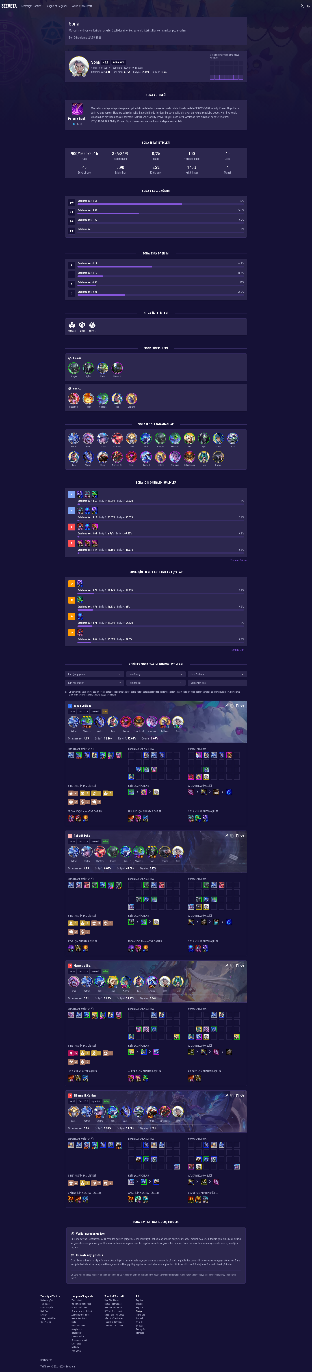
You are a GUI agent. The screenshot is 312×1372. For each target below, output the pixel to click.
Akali (146, 446)
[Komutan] (74, 75)
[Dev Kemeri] (89, 496)
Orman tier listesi (79, 1307)
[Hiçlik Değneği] (80, 494)
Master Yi (117, 376)
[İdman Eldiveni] (96, 529)
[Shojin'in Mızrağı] (95, 494)
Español (139, 1307)
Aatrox (74, 446)
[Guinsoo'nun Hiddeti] (131, 818)
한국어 (139, 1322)
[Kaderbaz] (104, 443)
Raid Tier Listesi (112, 1300)
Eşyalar (43, 1315)
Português (140, 1329)
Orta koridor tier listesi (82, 1311)
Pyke (88, 376)
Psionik (82, 331)
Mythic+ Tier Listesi (113, 1304)
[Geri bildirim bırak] (302, 6)
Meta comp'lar (46, 1300)
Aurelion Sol (117, 465)
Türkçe (139, 1311)
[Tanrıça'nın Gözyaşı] (82, 496)
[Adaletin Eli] (85, 818)
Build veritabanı (78, 1325)
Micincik (103, 407)
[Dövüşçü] (75, 373)
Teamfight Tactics (31, 6)
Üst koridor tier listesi (81, 1304)
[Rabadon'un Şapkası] (80, 526)
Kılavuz (92, 331)
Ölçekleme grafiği (79, 1340)
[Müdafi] (75, 443)
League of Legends (57, 6)
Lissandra (73, 407)
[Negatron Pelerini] (204, 1201)
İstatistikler (76, 1333)
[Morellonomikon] (87, 494)
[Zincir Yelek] (216, 922)
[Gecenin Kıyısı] (71, 948)
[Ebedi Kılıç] (78, 948)
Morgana (175, 465)
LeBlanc (131, 407)
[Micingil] (100, 403)
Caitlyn (103, 446)
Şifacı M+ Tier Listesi (114, 1318)
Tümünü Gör (237, 560)
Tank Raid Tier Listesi (114, 1322)
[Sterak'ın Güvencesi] (78, 818)
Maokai (88, 465)
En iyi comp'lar (46, 1307)
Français (140, 1333)
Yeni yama (76, 1351)
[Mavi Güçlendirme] (87, 510)
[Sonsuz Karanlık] (71, 403)
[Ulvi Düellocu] (201, 461)
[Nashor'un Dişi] (80, 542)
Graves (218, 465)
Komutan (72, 331)
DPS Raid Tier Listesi (114, 1307)
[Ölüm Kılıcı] (71, 1199)
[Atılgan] (191, 443)
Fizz (233, 446)
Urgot (102, 465)
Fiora (204, 465)
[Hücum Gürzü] (145, 1199)
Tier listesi (45, 1304)
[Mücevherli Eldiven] (95, 526)
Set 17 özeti (45, 1322)
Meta (74, 1322)
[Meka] (100, 461)
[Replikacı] (76, 403)
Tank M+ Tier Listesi (114, 1325)
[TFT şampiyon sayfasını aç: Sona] (79, 66)
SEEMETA (9, 6)
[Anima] (114, 403)
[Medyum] (104, 373)
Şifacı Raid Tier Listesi (115, 1315)
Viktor (102, 376)
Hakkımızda (46, 1360)
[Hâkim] (130, 403)
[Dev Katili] (145, 818)
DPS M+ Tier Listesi (113, 1311)
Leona (131, 446)
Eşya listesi (76, 1344)
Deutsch (139, 1318)
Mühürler (75, 1347)
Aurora (218, 446)
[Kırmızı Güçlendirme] (191, 1199)
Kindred (146, 465)
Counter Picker (78, 1336)
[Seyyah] (89, 373)
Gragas (74, 376)
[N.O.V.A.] (72, 443)
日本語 (139, 1325)
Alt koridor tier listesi (81, 1315)
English (139, 1300)
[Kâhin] (188, 461)
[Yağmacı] (118, 373)
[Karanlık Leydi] (173, 461)
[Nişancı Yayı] (79, 496)
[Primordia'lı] (88, 443)
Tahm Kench (189, 465)
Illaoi (117, 407)
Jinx (189, 446)
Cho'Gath (117, 446)
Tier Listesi (77, 1300)
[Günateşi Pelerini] (198, 1199)
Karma (132, 465)
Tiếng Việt (140, 1315)
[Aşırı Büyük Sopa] (86, 496)
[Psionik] (79, 75)
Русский (140, 1304)
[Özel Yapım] (218, 461)
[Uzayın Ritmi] (87, 403)
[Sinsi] (91, 443)
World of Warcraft (82, 6)
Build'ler (44, 1311)
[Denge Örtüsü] (205, 1199)
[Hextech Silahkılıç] (138, 1199)
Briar (88, 446)
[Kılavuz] (84, 75)
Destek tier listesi (79, 1318)
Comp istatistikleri (48, 1318)
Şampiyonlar (77, 1329)
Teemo (88, 407)
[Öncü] (117, 403)
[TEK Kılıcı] (93, 496)
